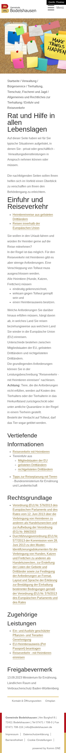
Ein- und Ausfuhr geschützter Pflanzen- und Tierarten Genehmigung (31, 635)
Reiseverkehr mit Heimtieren (31, 451)
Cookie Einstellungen (39, 739)
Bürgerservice (16, 86)
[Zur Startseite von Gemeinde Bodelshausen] (18, 13)
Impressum (12, 734)
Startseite (13, 81)
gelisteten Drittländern (32, 465)
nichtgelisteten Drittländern (35, 469)
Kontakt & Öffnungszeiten (26, 700)
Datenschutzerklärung (36, 734)
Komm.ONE (53, 748)
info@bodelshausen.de (38, 727)
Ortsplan (50, 700)
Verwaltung (29, 81)
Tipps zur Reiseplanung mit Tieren (35, 476)
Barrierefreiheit (14, 739)
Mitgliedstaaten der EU (33, 460)
